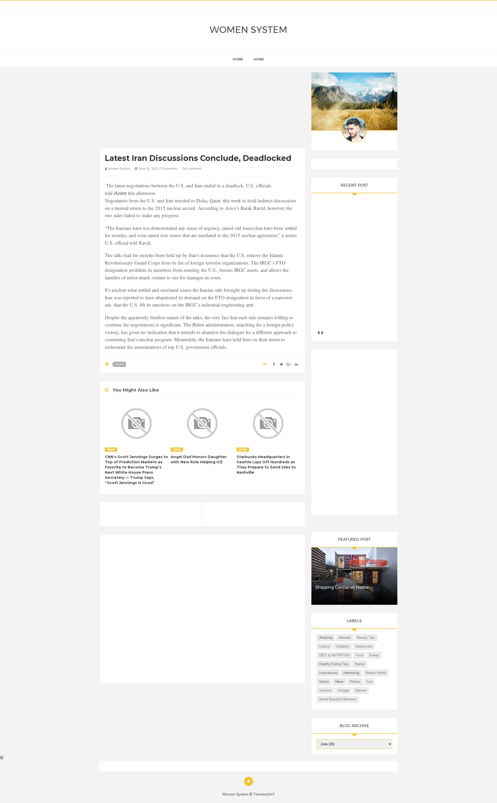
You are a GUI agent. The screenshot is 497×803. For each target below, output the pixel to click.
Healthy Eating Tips (334, 664)
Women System (248, 29)
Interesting (351, 673)
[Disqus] (202, 611)
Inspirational (328, 673)
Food (359, 655)
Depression (363, 646)
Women (361, 690)
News (120, 364)
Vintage (343, 690)
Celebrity (342, 646)
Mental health (376, 673)
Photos (355, 682)
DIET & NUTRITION (334, 655)
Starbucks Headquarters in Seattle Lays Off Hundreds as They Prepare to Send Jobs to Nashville (266, 464)
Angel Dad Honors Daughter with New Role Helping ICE (199, 459)
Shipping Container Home (342, 587)
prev (318, 332)
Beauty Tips (366, 637)
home (238, 59)
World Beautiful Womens (337, 699)
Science (325, 690)
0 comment (193, 168)
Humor (360, 664)
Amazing (325, 637)
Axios (120, 193)
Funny (374, 655)
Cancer (324, 646)
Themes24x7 (264, 794)
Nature (324, 682)
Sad (369, 682)
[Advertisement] (202, 109)
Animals (345, 637)
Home (259, 59)
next (322, 332)
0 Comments (168, 168)
